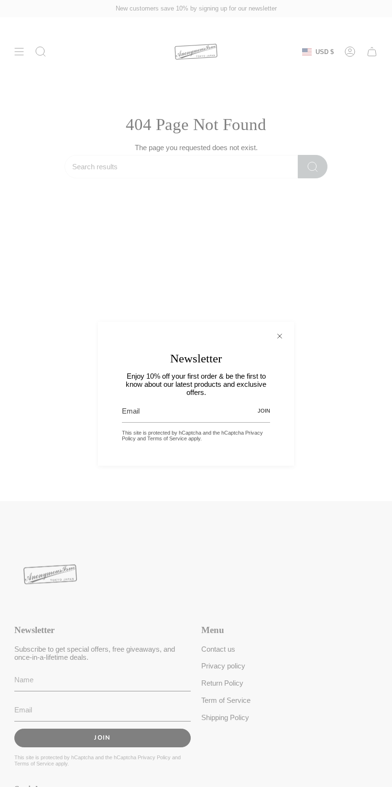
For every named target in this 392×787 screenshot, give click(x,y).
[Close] (279, 336)
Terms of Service (167, 438)
